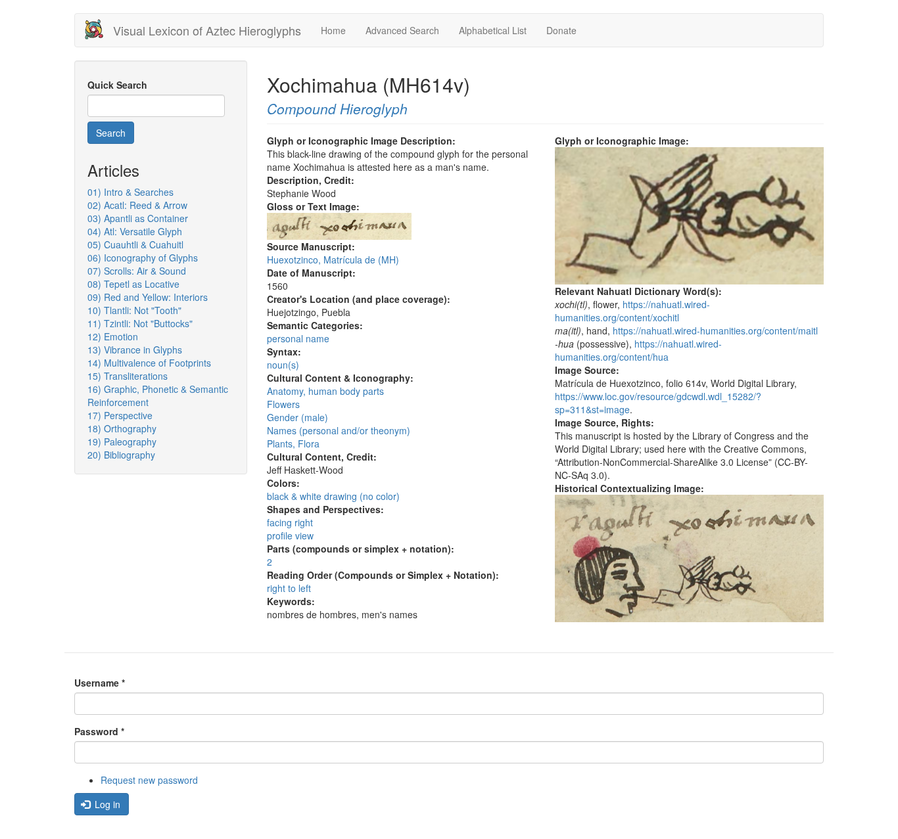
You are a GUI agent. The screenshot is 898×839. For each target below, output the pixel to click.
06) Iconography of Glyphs (142, 257)
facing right (290, 522)
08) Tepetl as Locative (133, 283)
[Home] (99, 29)
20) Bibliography (121, 454)
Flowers (283, 404)
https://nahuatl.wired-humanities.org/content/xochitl (632, 311)
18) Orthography (121, 428)
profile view (290, 535)
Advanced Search (402, 30)
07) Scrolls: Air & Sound (136, 270)
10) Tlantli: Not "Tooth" (134, 310)
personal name (298, 338)
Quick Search (117, 84)
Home (333, 30)
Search (111, 132)
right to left (289, 588)
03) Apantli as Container (137, 218)
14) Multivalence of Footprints (149, 362)
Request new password (149, 779)
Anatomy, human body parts (325, 390)
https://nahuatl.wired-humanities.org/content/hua (638, 350)
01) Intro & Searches (130, 191)
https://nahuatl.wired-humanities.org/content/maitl (715, 330)
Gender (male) (297, 417)
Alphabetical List (493, 30)
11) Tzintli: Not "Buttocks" (140, 323)
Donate (561, 30)
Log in (106, 804)
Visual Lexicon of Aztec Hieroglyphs (207, 30)
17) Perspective (120, 415)
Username (99, 682)
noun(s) (283, 364)
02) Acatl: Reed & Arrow (137, 205)
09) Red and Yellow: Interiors (147, 297)
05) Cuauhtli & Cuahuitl (135, 244)
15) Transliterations (127, 375)
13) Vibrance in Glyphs (134, 349)
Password (99, 731)
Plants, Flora (293, 443)
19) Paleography (121, 441)
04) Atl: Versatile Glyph (134, 231)
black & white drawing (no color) (333, 496)
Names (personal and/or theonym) (338, 430)
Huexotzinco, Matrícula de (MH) (333, 259)
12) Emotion (112, 336)
